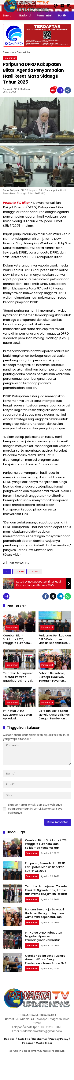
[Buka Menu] (62, 5)
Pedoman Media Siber (37, 1043)
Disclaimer (39, 1039)
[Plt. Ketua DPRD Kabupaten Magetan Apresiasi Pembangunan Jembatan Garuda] (19, 697)
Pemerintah (10, 57)
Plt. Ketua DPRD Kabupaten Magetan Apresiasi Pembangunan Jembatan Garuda (17, 714)
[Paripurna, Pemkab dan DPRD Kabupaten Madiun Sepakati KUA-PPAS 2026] (55, 621)
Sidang (35, 571)
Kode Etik (23, 1039)
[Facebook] (45, 596)
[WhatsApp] (68, 596)
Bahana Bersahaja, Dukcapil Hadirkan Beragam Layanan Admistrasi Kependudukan (52, 677)
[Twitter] (53, 596)
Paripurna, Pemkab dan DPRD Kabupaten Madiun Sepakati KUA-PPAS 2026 (55, 639)
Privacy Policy (58, 1039)
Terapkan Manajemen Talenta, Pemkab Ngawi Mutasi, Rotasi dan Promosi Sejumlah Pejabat (18, 677)
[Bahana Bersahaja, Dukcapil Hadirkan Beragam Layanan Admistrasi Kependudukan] (55, 659)
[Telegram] (60, 596)
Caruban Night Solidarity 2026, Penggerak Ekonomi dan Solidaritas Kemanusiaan (16, 639)
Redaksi (7, 89)
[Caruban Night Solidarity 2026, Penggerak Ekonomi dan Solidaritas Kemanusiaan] (19, 621)
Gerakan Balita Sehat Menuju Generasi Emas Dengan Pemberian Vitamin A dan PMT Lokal (54, 714)
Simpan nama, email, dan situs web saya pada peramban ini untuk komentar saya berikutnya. (35, 809)
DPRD (20, 571)
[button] (56, 5)
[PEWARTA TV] (26, 5)
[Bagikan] (68, 90)
